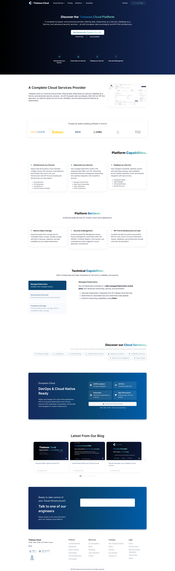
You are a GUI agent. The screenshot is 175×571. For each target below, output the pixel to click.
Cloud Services (58, 3)
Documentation (95, 36)
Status (131, 558)
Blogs (90, 546)
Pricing (70, 3)
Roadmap (89, 3)
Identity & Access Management (121, 358)
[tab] (47, 296)
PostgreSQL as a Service (138, 353)
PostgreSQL (73, 553)
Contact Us (112, 556)
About (111, 546)
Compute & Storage (42, 353)
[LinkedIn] (31, 546)
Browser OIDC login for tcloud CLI (47, 463)
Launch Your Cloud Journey (113, 404)
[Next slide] (145, 460)
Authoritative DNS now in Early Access (85, 463)
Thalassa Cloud (41, 3)
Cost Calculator (94, 553)
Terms (131, 543)
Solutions (78, 3)
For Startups (113, 553)
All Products (73, 559)
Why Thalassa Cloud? (116, 543)
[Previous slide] (30, 460)
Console (125, 3)
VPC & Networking (75, 353)
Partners (111, 549)
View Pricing (79, 36)
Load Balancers (59, 353)
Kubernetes (72, 546)
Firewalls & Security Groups (96, 353)
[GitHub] (29, 546)
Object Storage (140, 358)
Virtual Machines (74, 543)
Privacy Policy (133, 546)
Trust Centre (133, 555)
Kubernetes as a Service (117, 353)
